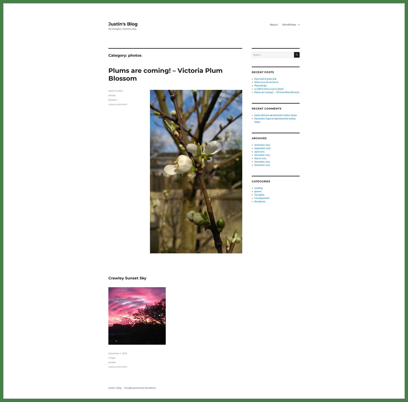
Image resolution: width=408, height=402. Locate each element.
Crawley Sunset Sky (127, 278)
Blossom (112, 100)
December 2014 (262, 155)
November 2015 (262, 145)
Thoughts (259, 194)
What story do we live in (266, 82)
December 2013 (262, 161)
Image (111, 357)
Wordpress (260, 201)
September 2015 (262, 148)
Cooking (258, 188)
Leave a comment (117, 104)
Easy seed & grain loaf (265, 79)
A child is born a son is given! (269, 89)
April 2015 (259, 151)
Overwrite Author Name (285, 115)
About (274, 24)
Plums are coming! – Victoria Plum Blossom (276, 92)
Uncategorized (261, 198)
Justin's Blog (123, 24)
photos (112, 95)
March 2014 (260, 158)
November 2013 (262, 165)
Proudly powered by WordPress (140, 388)
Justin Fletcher (261, 115)
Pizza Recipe (260, 85)
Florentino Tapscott (264, 118)
